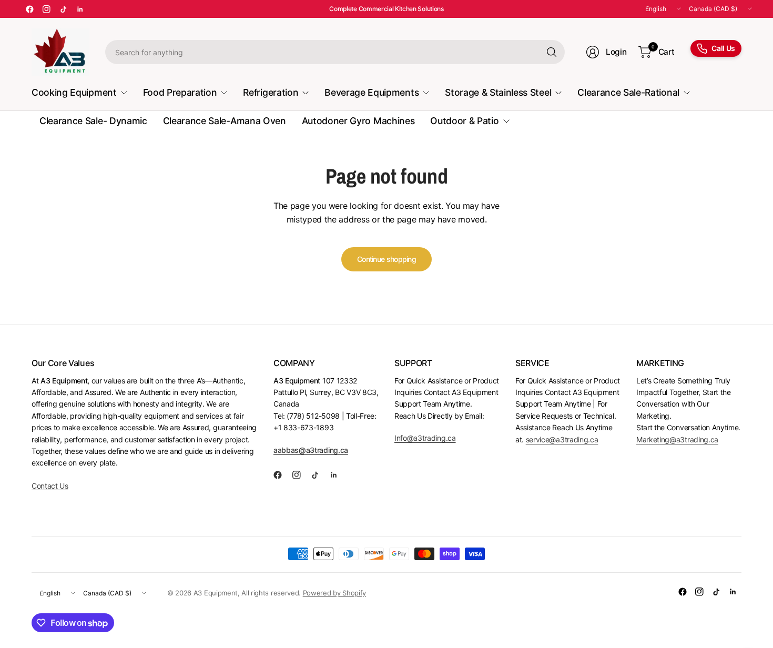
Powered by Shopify (334, 593)
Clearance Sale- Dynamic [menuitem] (93, 120)
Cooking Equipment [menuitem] (74, 92)
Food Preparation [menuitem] (180, 92)
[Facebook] (29, 9)
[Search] (551, 52)
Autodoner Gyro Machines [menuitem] (358, 120)
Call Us (723, 48)
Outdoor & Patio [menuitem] (464, 120)
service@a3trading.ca (562, 439)
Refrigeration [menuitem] (270, 92)
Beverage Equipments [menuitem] (371, 92)
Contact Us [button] (50, 485)
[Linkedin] (80, 9)
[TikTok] (63, 9)
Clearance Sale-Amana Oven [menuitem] (224, 120)
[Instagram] (46, 9)
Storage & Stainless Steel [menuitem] (498, 92)
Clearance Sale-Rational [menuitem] (628, 92)
